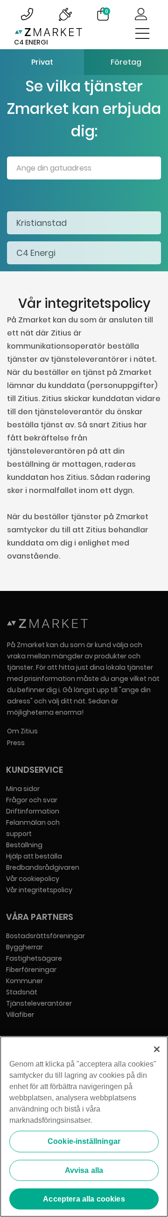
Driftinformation (32, 811)
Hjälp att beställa (34, 856)
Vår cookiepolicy (32, 878)
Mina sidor (23, 788)
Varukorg (106, 11)
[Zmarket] (48, 34)
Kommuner (24, 981)
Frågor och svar (31, 800)
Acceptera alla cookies (84, 1199)
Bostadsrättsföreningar (45, 936)
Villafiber (20, 1014)
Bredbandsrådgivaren (42, 867)
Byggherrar (24, 947)
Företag (126, 62)
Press (16, 742)
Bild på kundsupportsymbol (27, 14)
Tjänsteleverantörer (39, 1003)
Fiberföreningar (31, 969)
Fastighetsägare (34, 958)
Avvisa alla (84, 1170)
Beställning (24, 845)
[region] (84, 1126)
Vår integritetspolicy (39, 890)
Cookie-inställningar (84, 1141)
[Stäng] (157, 1049)
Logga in (141, 14)
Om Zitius (22, 731)
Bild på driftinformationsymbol (65, 14)
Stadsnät (21, 992)
